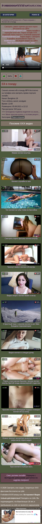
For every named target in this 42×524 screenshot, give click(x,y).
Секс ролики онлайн (16, 475)
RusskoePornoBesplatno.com (14, 31)
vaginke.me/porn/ (21, 480)
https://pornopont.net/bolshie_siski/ (21, 43)
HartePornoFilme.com (11, 37)
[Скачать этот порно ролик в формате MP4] (20, 76)
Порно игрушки (18, 117)
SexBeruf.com (9, 41)
